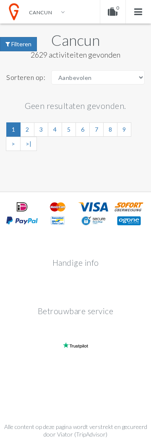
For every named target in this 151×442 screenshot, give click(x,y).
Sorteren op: (25, 77)
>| (28, 143)
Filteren (20, 44)
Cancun (75, 40)
